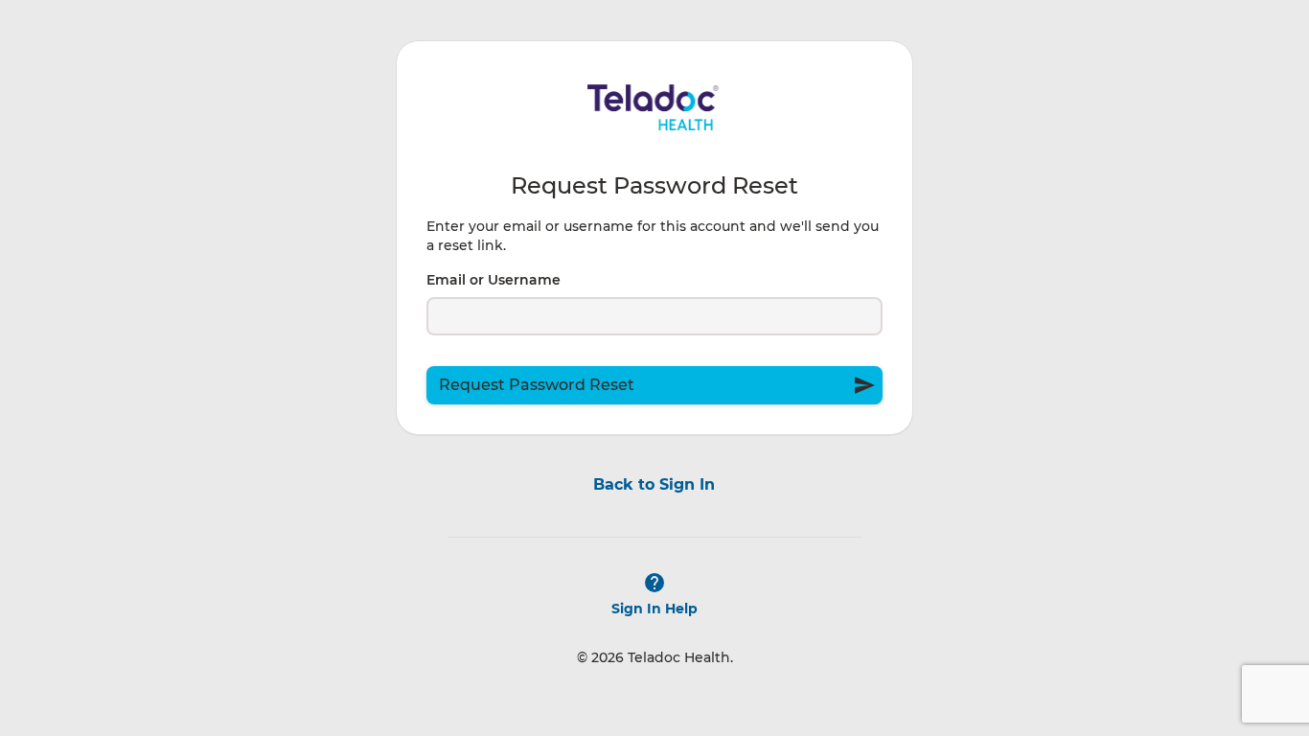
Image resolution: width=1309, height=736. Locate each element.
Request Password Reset (657, 385)
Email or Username (493, 279)
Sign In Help (654, 608)
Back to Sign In (654, 484)
